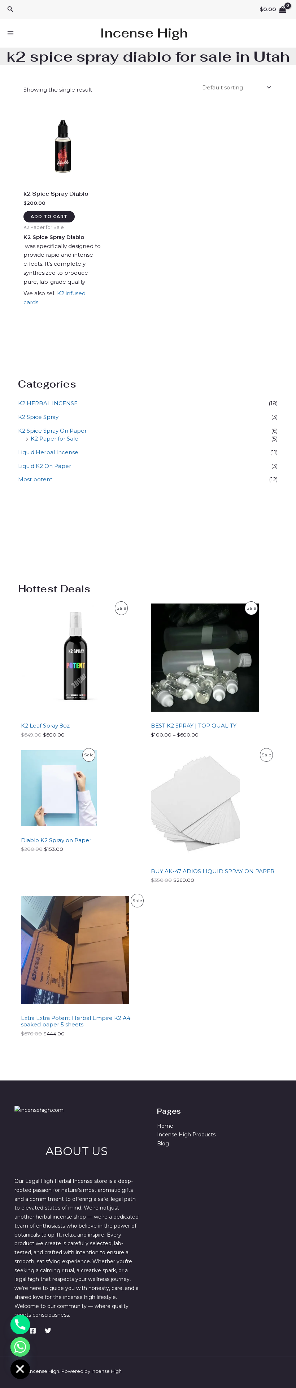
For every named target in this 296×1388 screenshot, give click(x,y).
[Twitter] (48, 1330)
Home (165, 1126)
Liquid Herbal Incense (48, 452)
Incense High (144, 33)
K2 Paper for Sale (54, 438)
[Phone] (20, 1324)
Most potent (35, 479)
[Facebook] (33, 1330)
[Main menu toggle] (10, 33)
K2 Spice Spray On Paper (52, 430)
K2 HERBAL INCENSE (48, 403)
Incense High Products (186, 1134)
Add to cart (49, 216)
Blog (163, 1143)
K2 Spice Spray (38, 417)
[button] (10, 9)
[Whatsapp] (20, 1347)
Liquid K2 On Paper (44, 466)
